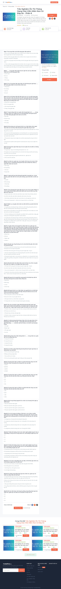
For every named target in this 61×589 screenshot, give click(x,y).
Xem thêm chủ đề (30, 554)
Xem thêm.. (44, 67)
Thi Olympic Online (31, 582)
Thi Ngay (51, 15)
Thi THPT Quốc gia (31, 576)
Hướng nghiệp (30, 568)
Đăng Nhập (18, 507)
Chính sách (40, 571)
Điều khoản (40, 569)
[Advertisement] (30, 41)
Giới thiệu (41, 567)
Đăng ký (21, 570)
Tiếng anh (29, 574)
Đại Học (28, 572)
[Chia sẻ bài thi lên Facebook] (50, 18)
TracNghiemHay (36, 587)
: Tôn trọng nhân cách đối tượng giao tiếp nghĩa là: (17, 51)
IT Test (28, 570)
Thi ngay (26, 535)
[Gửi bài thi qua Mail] (52, 18)
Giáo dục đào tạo (30, 565)
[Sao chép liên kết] (55, 18)
